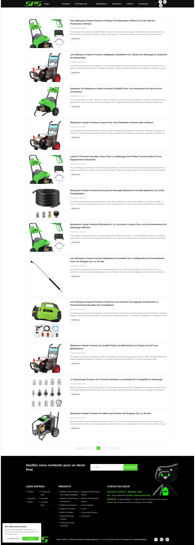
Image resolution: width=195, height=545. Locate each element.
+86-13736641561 (118, 495)
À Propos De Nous (81, 4)
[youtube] (161, 5)
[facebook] (160, 2)
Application (101, 4)
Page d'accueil (48, 4)
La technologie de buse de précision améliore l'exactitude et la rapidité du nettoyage (116, 379)
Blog (144, 539)
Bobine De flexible (66, 512)
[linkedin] (165, 2)
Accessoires (85, 516)
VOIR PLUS (75, 39)
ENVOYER (130, 467)
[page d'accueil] (33, 3)
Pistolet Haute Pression (68, 505)
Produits (66, 4)
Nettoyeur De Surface (68, 509)
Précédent (79, 448)
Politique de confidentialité (132, 539)
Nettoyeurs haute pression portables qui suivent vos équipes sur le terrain (110, 413)
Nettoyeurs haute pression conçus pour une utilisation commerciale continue (111, 122)
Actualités (117, 4)
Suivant (116, 448)
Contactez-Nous (143, 4)
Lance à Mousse (87, 505)
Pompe (84, 509)
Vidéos (130, 4)
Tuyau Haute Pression (89, 512)
